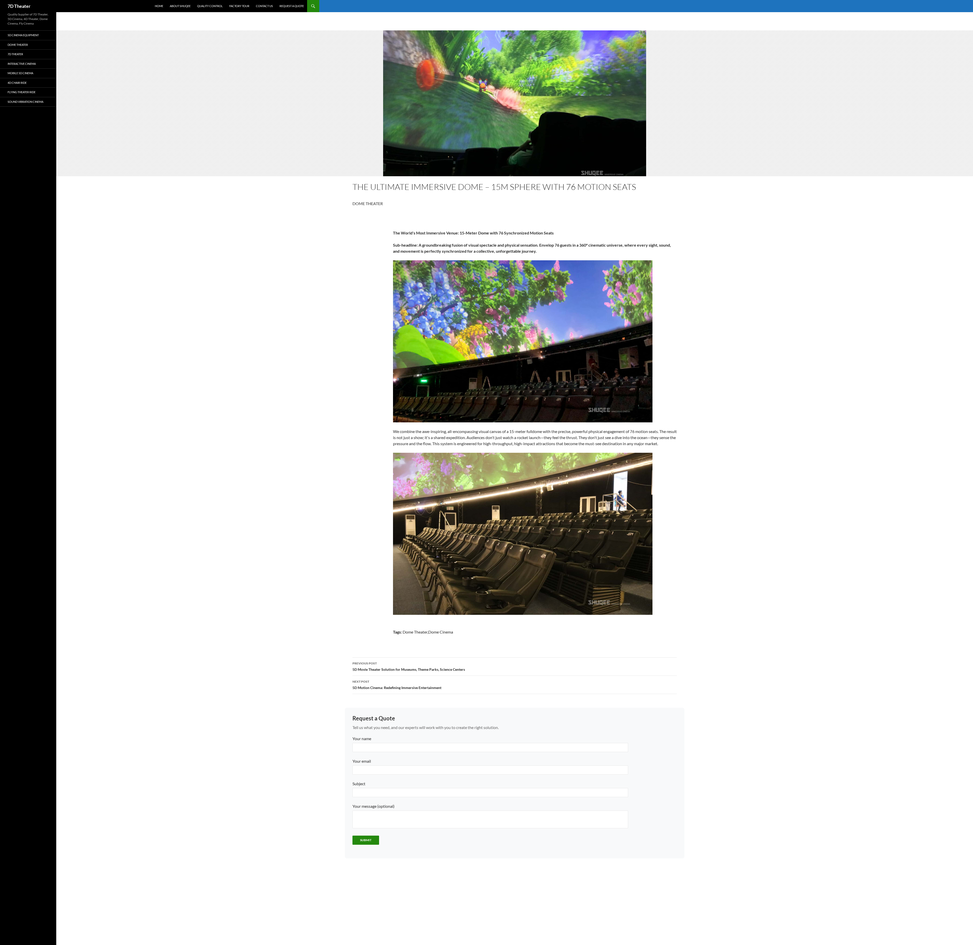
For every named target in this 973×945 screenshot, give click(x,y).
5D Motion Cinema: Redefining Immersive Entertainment (396, 685)
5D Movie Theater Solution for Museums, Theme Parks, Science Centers (408, 666)
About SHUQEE (180, 6)
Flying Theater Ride (21, 92)
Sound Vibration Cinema (25, 101)
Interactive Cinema (22, 63)
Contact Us (264, 6)
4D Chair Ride (17, 82)
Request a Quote (291, 6)
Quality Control (210, 6)
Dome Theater (18, 44)
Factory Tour (239, 6)
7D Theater (19, 6)
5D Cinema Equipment (23, 35)
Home (159, 6)
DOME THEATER (367, 203)
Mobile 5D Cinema (20, 73)
